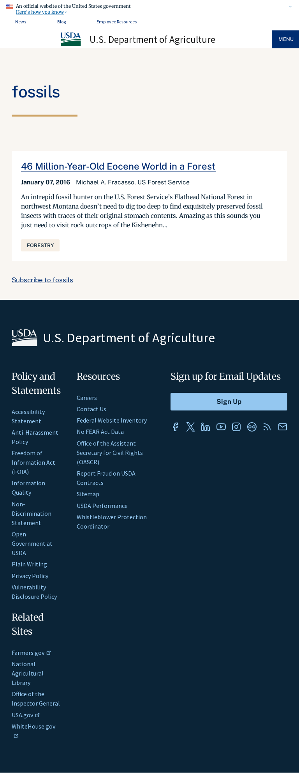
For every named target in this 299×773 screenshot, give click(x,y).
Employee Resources (117, 22)
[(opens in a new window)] (175, 427)
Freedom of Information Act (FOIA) (33, 462)
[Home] (71, 44)
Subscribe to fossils (42, 280)
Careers (87, 398)
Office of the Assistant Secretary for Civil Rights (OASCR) (110, 452)
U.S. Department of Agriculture (152, 39)
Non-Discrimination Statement (31, 513)
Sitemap (88, 494)
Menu (286, 39)
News (20, 22)
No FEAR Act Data (100, 431)
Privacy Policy (30, 576)
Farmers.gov (28, 652)
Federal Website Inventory (112, 420)
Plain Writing (29, 564)
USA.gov (22, 715)
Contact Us (91, 409)
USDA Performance (102, 505)
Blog (61, 22)
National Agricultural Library (28, 673)
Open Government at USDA (32, 543)
